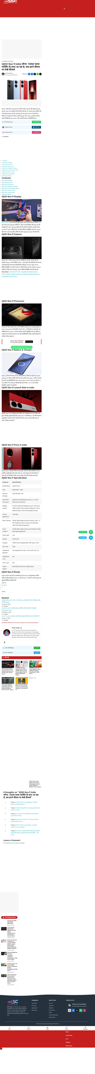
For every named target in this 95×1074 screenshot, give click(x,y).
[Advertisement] (22, 28)
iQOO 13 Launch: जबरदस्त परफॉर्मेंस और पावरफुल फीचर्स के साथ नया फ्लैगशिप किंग (21, 616)
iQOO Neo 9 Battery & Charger (10, 168)
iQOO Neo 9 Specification (9, 174)
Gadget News (35, 1008)
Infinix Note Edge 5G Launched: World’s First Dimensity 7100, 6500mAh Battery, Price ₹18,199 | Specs (7, 687)
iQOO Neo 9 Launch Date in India (10, 170)
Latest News (10, 61)
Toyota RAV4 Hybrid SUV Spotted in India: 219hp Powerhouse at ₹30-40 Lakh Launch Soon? (7, 671)
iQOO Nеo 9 (5, 222)
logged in (12, 843)
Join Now (37, 122)
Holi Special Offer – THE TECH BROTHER (12, 922)
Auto (67, 1039)
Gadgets (5, 61)
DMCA (50, 1012)
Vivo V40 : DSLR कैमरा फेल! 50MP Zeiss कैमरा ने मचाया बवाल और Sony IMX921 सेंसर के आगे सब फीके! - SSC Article (25, 833)
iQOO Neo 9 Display (7, 162)
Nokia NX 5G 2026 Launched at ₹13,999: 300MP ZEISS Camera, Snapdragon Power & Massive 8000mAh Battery (21, 671)
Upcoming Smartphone (33, 622)
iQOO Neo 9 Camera (7, 164)
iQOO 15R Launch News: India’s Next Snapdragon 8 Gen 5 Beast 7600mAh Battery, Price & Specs (35, 784)
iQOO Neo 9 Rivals (7, 176)
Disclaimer (51, 1008)
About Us (51, 1003)
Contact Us (51, 1005)
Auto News (34, 1005)
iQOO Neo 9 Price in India (9, 172)
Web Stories (34, 1010)
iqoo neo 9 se (25, 622)
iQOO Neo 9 (5, 622)
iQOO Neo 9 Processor (8, 166)
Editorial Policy (52, 1017)
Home (67, 1032)
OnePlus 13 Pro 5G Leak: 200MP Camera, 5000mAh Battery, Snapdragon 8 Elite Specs (35, 670)
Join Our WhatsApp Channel (21, 347)
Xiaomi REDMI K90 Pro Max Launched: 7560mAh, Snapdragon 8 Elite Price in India (12, 956)
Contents (5, 160)
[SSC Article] (10, 2)
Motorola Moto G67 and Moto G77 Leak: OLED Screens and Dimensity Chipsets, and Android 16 (22, 687)
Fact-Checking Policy (53, 1015)
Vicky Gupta (9, 73)
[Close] (1, 1049)
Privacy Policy (52, 1010)
